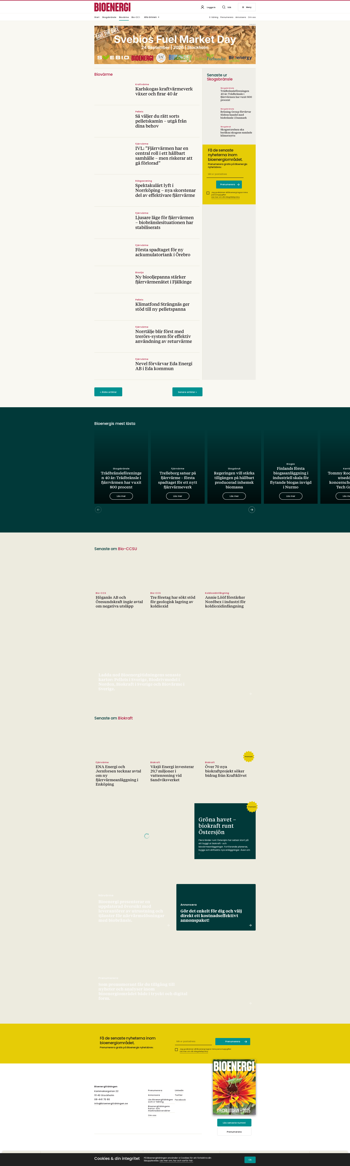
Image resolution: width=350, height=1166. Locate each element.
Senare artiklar (187, 392)
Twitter (179, 1095)
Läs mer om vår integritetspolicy (225, 197)
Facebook (180, 1100)
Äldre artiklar (108, 392)
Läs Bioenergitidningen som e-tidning (160, 1101)
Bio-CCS (136, 17)
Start (96, 17)
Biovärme (124, 17)
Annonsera (240, 17)
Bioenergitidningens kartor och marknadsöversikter (159, 1108)
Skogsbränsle (109, 17)
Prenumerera (226, 17)
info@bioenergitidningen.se (111, 1103)
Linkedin (179, 1090)
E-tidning (213, 17)
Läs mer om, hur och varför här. (176, 1160)
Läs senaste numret (234, 1122)
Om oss (252, 17)
